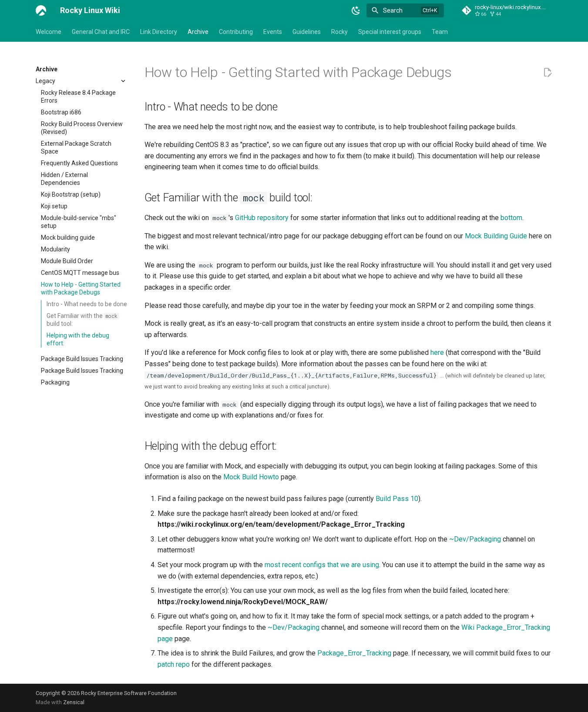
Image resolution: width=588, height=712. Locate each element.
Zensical (73, 702)
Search (393, 10)
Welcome (48, 31)
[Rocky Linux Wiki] (41, 10)
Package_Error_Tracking (354, 653)
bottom (511, 218)
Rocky (339, 31)
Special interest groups (389, 31)
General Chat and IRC (101, 31)
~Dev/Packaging (475, 539)
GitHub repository (262, 218)
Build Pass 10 (397, 499)
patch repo (174, 664)
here (437, 352)
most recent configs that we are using (322, 565)
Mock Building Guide (496, 236)
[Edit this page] (547, 72)
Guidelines (306, 31)
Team (440, 31)
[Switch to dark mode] (356, 10)
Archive (198, 31)
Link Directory (158, 31)
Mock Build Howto (251, 477)
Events (272, 31)
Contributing (236, 31)
